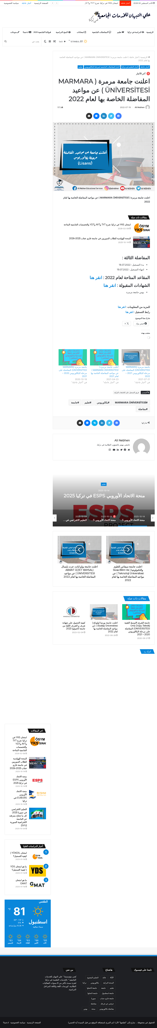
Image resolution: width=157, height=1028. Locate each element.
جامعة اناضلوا (93, 993)
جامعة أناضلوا (92, 988)
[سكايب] (95, 423)
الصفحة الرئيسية (41, 3)
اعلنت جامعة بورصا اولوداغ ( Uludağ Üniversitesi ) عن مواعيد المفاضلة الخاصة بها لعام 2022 (105, 627)
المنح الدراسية (62, 32)
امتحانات (80, 32)
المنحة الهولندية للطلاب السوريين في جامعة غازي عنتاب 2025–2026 (100, 238)
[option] (104, 495)
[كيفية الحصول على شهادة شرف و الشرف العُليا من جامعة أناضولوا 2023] (71, 612)
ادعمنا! (26, 32)
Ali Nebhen (139, 107)
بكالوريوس (102, 402)
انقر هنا (96, 277)
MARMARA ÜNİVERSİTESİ (130, 402)
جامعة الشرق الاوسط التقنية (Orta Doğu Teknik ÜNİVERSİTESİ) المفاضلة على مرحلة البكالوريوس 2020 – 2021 (137, 628)
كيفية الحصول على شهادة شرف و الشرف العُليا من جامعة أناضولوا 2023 (74, 625)
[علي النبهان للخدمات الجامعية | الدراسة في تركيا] (119, 16)
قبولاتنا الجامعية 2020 (42, 32)
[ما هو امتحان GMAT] (37, 884)
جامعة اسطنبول (108, 993)
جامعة (74, 402)
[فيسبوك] (118, 116)
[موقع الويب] (128, 450)
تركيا (84, 983)
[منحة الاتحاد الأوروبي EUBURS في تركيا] (37, 794)
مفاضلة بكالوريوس (107, 1009)
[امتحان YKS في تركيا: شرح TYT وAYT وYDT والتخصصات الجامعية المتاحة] (141, 228)
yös (104, 977)
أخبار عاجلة (26, 3)
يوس (85, 1009)
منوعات (13, 32)
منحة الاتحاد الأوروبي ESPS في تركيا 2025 (104, 496)
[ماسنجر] (96, 116)
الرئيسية (149, 32)
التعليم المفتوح (92, 977)
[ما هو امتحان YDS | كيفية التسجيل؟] (37, 871)
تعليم (119, 32)
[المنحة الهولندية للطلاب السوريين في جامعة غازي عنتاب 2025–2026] (141, 242)
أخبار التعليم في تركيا (130, 67)
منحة (93, 1009)
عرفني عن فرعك (107, 1003)
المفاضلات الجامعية (100, 32)
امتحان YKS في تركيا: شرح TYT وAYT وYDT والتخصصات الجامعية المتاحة (86, 3)
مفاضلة (142, 409)
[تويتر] (111, 116)
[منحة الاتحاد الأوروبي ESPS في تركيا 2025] (37, 781)
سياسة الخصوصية (11, 3)
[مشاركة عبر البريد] (89, 116)
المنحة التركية (108, 983)
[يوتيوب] (113, 450)
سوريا (93, 998)
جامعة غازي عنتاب (107, 998)
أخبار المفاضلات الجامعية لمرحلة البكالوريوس (102, 67)
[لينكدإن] (104, 116)
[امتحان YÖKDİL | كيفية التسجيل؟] (37, 857)
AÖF (112, 977)
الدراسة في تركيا (135, 32)
